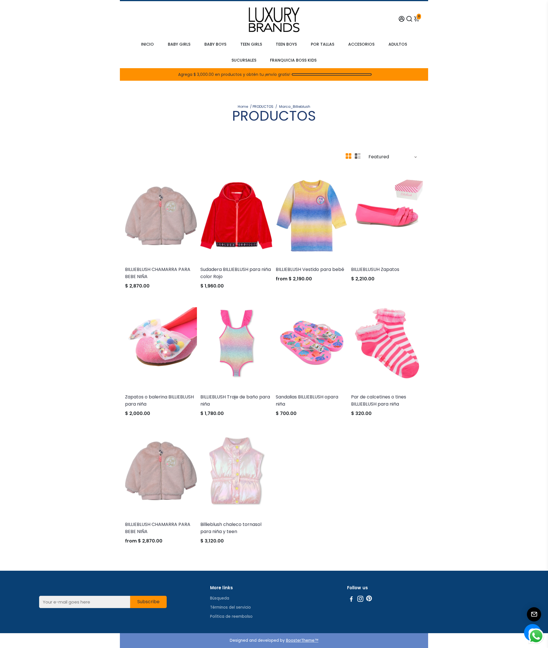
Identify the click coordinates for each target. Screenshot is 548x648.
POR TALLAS (322, 44)
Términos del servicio (230, 607)
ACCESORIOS (361, 44)
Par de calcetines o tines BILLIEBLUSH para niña (378, 400)
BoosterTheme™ (302, 640)
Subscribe (148, 601)
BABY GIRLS (179, 44)
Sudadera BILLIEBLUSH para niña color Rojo (235, 273)
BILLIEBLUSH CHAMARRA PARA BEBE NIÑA (157, 273)
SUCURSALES (243, 60)
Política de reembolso (231, 616)
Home (243, 106)
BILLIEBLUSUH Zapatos (375, 269)
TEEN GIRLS (251, 44)
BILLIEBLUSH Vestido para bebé (310, 269)
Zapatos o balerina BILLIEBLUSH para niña (159, 400)
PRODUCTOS (263, 106)
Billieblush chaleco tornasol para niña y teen (230, 528)
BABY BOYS (215, 44)
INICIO (147, 44)
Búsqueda (219, 598)
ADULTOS (397, 44)
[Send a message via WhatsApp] (536, 636)
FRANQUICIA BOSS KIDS (293, 60)
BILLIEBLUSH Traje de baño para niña (235, 400)
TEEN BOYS (286, 44)
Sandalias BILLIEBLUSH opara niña (307, 400)
